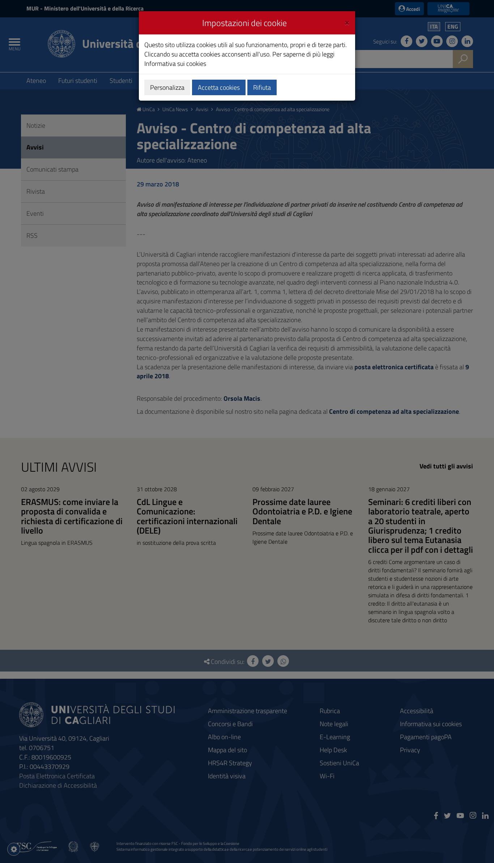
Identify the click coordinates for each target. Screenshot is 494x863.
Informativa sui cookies (175, 63)
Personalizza (167, 87)
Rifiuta (262, 87)
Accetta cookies (219, 87)
